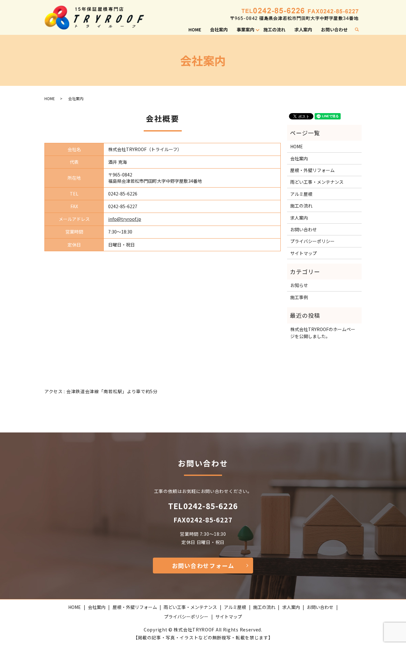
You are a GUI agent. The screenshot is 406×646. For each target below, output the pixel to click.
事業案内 (245, 29)
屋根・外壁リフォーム (312, 170)
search (359, 30)
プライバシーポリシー (312, 241)
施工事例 (299, 297)
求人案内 (303, 29)
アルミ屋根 (301, 194)
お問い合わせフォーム (203, 565)
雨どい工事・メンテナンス (317, 182)
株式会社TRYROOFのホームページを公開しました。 (322, 332)
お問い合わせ (334, 29)
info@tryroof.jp (124, 219)
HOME (194, 29)
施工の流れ (274, 29)
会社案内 (219, 29)
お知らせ (299, 285)
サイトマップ (303, 253)
